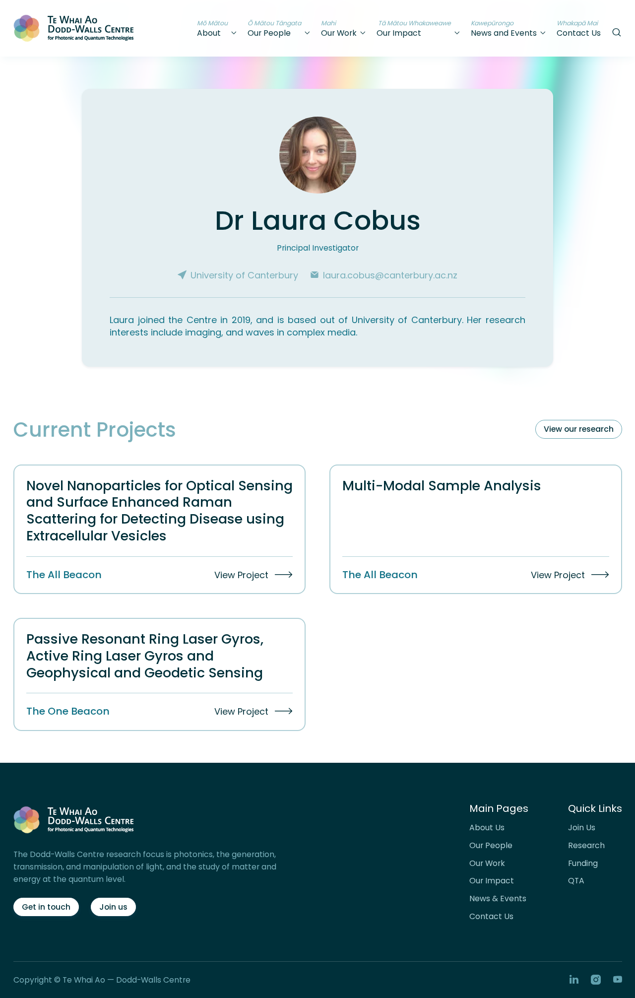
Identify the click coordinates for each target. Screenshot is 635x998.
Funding (583, 863)
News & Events (497, 899)
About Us (487, 828)
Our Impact (491, 881)
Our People (490, 846)
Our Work (487, 863)
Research (586, 846)
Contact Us (491, 917)
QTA (576, 881)
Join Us (581, 828)
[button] (217, 28)
